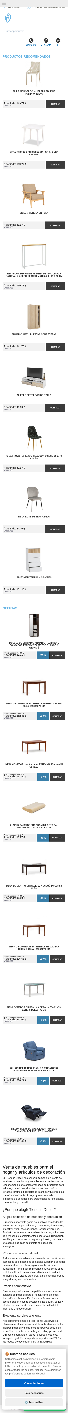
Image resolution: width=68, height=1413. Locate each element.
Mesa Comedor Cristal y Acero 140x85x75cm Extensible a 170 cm (34, 1008)
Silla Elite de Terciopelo (34, 516)
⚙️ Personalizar (34, 1402)
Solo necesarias (34, 1393)
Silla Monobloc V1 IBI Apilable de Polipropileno (34, 92)
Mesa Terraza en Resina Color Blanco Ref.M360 (34, 153)
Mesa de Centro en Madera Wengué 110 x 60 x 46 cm (34, 887)
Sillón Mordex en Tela (34, 213)
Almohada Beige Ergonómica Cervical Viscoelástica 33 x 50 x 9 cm (34, 826)
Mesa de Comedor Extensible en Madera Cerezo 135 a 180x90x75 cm (34, 948)
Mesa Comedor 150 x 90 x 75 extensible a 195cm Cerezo (34, 765)
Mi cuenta (45, 45)
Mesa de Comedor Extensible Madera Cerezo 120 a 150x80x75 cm (34, 705)
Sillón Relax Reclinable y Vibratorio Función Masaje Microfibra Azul (34, 1069)
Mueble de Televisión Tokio (34, 395)
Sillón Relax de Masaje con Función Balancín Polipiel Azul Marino (34, 1130)
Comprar (55, 104)
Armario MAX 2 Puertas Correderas (34, 334)
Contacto (31, 45)
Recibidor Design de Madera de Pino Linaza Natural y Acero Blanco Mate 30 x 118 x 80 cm (34, 275)
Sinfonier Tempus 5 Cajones (34, 577)
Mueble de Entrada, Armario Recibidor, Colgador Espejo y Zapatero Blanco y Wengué (34, 645)
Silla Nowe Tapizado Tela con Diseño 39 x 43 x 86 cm (34, 457)
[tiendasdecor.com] (34, 18)
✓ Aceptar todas (34, 1383)
